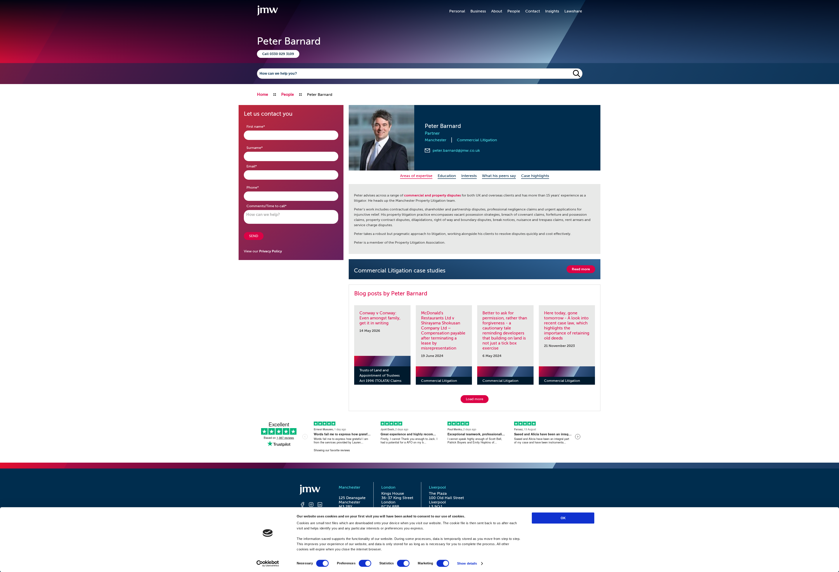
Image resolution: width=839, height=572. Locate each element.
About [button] (496, 11)
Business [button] (478, 11)
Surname (261, 148)
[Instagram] (311, 505)
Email (258, 166)
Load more (474, 399)
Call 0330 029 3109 (278, 54)
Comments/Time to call (273, 206)
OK (563, 518)
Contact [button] (532, 11)
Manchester (435, 140)
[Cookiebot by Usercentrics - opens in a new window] (268, 563)
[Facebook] (302, 505)
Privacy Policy (270, 251)
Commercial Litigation (477, 140)
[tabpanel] (474, 219)
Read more (581, 269)
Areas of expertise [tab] (416, 176)
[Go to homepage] (267, 11)
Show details (467, 563)
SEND (253, 236)
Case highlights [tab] (535, 176)
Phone (259, 187)
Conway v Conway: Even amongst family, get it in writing (379, 318)
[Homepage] (311, 490)
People (513, 11)
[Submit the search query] (576, 74)
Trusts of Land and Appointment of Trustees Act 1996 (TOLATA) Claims (380, 375)
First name (262, 126)
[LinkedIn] (320, 505)
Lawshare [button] (573, 11)
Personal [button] (457, 11)
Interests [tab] (469, 176)
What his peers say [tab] (499, 176)
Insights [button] (552, 11)
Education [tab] (447, 176)
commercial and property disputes (432, 195)
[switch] (365, 563)
